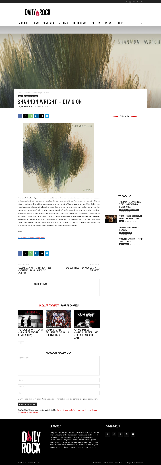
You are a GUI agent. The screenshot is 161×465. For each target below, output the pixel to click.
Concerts (48, 23)
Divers (108, 23)
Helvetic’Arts (97, 463)
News (36, 23)
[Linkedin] (36, 116)
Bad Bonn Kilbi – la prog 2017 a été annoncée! (83, 269)
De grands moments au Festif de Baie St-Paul (130, 240)
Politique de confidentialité (134, 463)
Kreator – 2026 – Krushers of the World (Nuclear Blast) (57, 332)
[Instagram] (130, 1)
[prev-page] (19, 342)
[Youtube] (141, 1)
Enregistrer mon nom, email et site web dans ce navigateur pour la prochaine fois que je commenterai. (59, 399)
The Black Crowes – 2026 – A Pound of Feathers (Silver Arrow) (30, 332)
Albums (63, 23)
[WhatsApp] (30, 116)
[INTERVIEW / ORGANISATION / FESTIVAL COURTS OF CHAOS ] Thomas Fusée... (130, 204)
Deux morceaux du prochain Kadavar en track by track (130, 217)
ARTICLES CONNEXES (48, 305)
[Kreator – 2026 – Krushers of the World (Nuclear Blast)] (58, 319)
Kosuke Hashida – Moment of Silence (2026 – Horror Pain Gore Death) (86, 333)
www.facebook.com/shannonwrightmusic (31, 238)
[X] (138, 1)
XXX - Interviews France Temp (129, 209)
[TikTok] (134, 1)
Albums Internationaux (30, 96)
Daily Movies (119, 463)
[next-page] (22, 342)
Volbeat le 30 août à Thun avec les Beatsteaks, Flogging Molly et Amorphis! (34, 270)
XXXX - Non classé (125, 232)
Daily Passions (108, 463)
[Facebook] (126, 1)
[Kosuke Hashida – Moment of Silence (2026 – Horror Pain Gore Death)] (87, 319)
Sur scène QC (124, 244)
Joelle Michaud (26, 107)
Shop (120, 23)
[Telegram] (47, 116)
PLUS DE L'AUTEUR (69, 305)
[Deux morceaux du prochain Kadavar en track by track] (111, 219)
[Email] (41, 116)
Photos (96, 23)
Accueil (23, 23)
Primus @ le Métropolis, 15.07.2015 (129, 228)
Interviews (80, 23)
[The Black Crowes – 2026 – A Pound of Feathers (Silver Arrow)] (30, 319)
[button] (140, 23)
